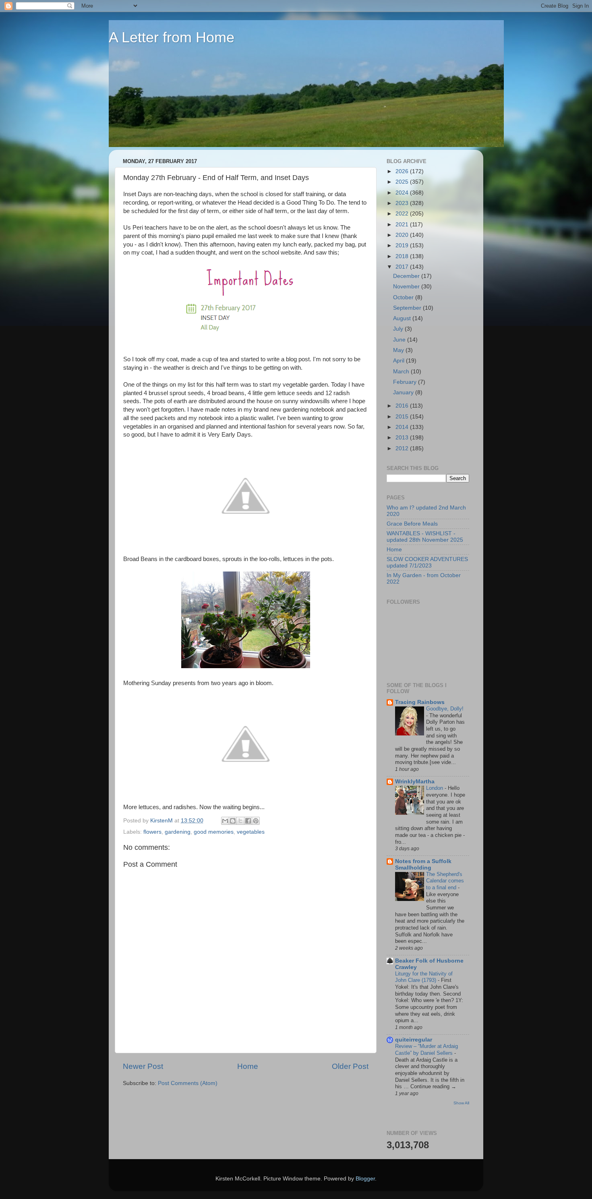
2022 (402, 214)
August (402, 318)
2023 (402, 203)
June (400, 340)
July (399, 329)
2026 (402, 171)
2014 (402, 427)
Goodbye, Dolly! (445, 709)
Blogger (365, 1179)
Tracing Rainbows (420, 702)
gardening (177, 832)
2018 (402, 256)
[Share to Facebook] (248, 821)
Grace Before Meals (412, 524)
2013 (402, 438)
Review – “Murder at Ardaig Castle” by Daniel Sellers (426, 1049)
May (399, 350)
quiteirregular (413, 1040)
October (404, 297)
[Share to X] (240, 821)
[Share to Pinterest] (256, 821)
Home (247, 1066)
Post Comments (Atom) (187, 1083)
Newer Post (143, 1066)
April (399, 361)
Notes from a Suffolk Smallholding (423, 864)
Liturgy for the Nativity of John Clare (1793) (424, 977)
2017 (402, 267)
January (404, 392)
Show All (461, 1103)
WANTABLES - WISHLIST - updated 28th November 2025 (425, 536)
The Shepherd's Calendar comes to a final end (445, 880)
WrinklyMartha (415, 782)
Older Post (350, 1066)
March (402, 372)
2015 (402, 417)
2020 (402, 235)
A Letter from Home (171, 37)
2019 (402, 245)
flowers (152, 832)
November (407, 287)
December (407, 276)
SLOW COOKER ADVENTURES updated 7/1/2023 (427, 562)
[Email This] (225, 821)
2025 (402, 182)
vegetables (251, 832)
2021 (402, 225)
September (408, 308)
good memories (214, 832)
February (405, 382)
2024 (402, 193)
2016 (402, 406)
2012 (402, 448)
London (435, 788)
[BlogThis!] (233, 821)
